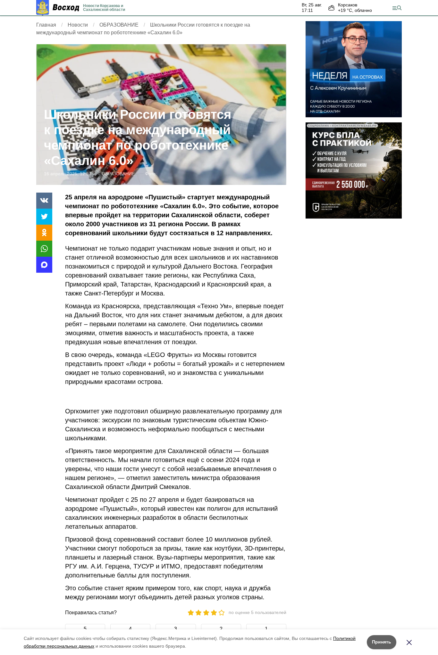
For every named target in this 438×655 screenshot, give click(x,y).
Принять (381, 641)
